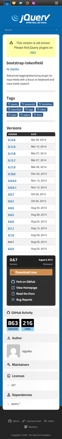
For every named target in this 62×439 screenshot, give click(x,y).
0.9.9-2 (12, 180)
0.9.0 (11, 221)
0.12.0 (11, 139)
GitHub (16, 421)
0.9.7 (11, 194)
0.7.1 (11, 228)
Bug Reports (24, 299)
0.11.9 (11, 146)
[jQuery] (7, 3)
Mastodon (33, 426)
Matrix (51, 421)
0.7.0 (11, 235)
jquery (14, 104)
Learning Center (33, 421)
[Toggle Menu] (56, 3)
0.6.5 (11, 248)
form (39, 114)
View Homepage (26, 287)
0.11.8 (11, 153)
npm (33, 52)
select (27, 114)
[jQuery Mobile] (20, 3)
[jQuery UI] (14, 3)
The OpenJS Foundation (40, 435)
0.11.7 (11, 160)
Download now (26, 272)
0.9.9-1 (12, 187)
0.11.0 (11, 166)
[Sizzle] (27, 3)
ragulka (14, 69)
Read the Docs (25, 293)
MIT (13, 385)
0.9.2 (11, 214)
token (43, 109)
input (13, 114)
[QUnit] (33, 3)
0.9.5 (11, 207)
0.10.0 (11, 173)
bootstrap (47, 104)
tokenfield (16, 109)
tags (31, 109)
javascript (30, 104)
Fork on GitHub (25, 281)
